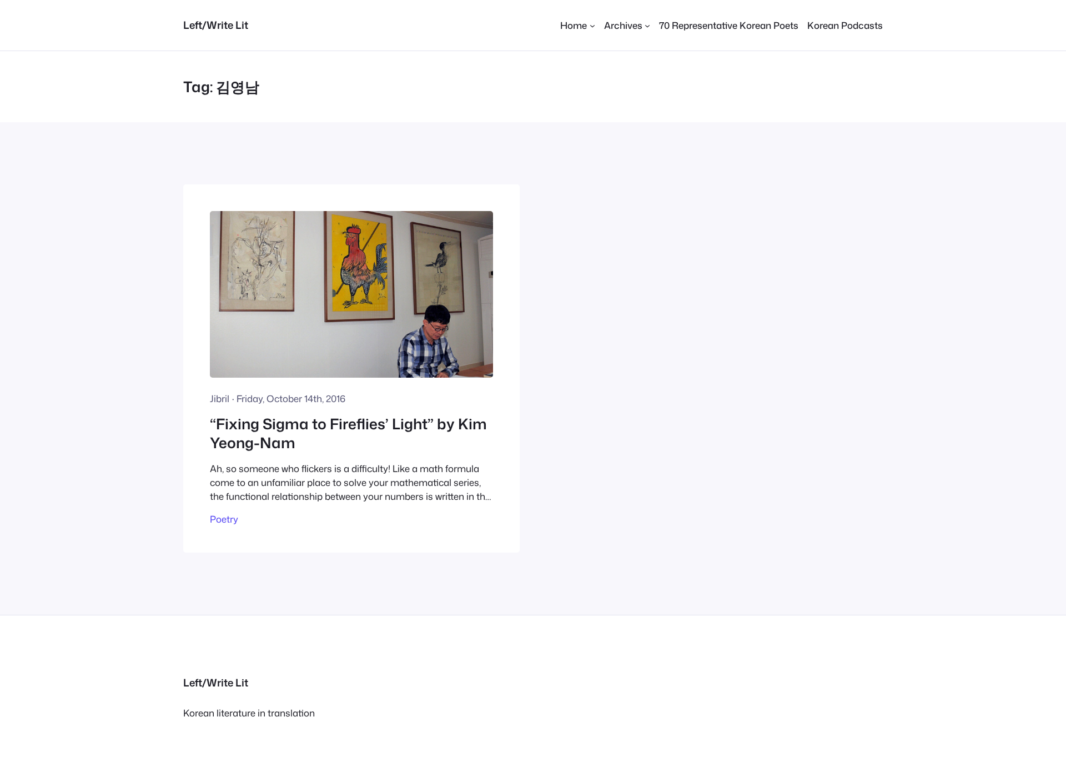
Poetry (224, 519)
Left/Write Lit (215, 25)
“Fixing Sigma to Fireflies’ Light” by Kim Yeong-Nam (348, 433)
